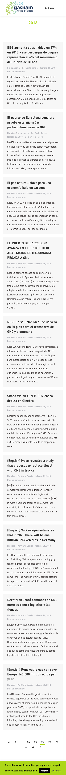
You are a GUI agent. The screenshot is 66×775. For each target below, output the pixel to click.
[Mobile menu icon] (61, 8)
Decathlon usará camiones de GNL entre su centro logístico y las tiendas (32, 604)
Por (30, 67)
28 (56, 742)
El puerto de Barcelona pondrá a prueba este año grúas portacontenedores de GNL (30, 122)
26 (42, 742)
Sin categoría (13, 67)
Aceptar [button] (44, 770)
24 (28, 742)
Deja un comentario (16, 71)
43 (33, 746)
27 (49, 742)
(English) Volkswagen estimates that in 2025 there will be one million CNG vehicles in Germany (31, 535)
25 (35, 742)
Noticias (11, 133)
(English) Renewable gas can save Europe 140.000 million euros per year (32, 674)
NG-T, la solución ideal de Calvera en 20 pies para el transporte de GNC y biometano (32, 327)
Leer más (55, 770)
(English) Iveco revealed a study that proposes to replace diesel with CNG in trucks (30, 465)
